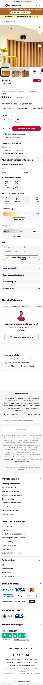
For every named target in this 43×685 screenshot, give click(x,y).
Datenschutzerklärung (21, 462)
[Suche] (36, 5)
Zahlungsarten (8, 499)
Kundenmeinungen (12, 624)
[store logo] (14, 5)
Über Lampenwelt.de (13, 521)
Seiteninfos (8, 560)
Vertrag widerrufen (11, 483)
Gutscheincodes (9, 545)
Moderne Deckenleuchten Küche (16, 306)
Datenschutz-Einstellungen (15, 659)
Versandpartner (11, 610)
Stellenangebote (17, 537)
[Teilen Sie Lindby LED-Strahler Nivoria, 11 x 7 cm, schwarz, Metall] (39, 32)
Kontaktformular (7, 459)
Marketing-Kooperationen (13, 534)
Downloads (8, 288)
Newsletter (6, 530)
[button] (5, 72)
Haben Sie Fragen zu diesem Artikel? (23, 258)
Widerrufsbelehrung (10, 576)
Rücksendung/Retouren (12, 495)
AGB (4, 565)
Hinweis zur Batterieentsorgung (27, 662)
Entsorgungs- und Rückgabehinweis (22, 666)
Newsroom (6, 549)
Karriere (5, 537)
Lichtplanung (7, 541)
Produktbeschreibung (13, 275)
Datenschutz (7, 569)
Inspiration (6, 553)
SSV (20, 13)
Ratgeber (16, 553)
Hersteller (21, 470)
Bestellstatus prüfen (10, 491)
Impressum (7, 572)
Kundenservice (10, 478)
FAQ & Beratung (9, 487)
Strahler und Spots (11, 21)
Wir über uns (7, 526)
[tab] (21, 496)
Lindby (24, 168)
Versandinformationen (11, 502)
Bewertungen (9, 281)
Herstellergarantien (10, 510)
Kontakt (5, 506)
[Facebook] (15, 654)
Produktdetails (10, 268)
